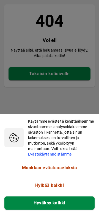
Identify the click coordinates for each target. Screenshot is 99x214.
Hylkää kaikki (49, 185)
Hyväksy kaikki (49, 202)
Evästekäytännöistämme (50, 154)
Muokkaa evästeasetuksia (49, 167)
